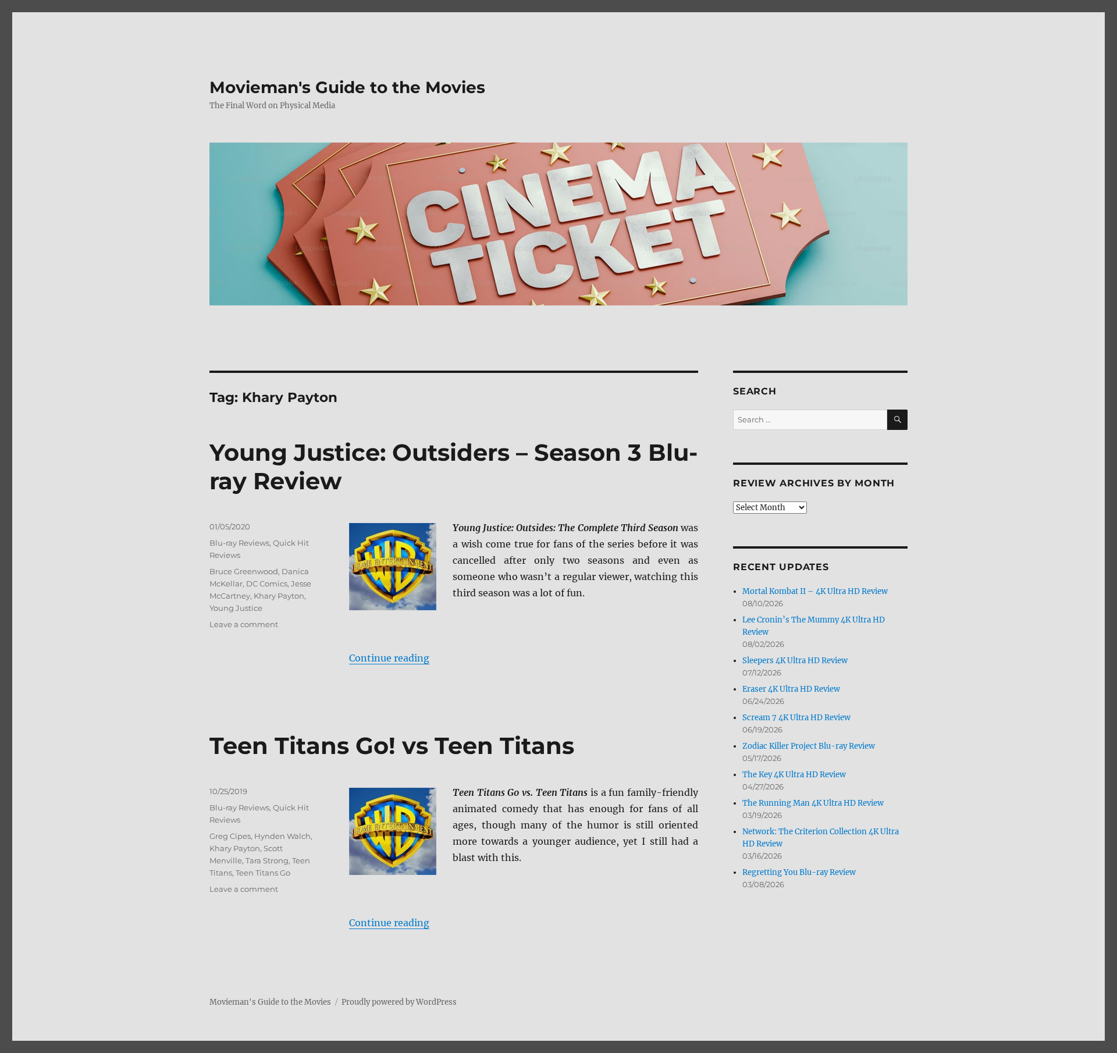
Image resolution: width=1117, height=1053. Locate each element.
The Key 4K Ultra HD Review (794, 775)
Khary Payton (279, 595)
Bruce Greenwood (243, 571)
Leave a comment (243, 624)
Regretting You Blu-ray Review (799, 872)
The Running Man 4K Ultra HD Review (813, 803)
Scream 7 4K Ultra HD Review (796, 718)
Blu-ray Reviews (239, 542)
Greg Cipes (230, 836)
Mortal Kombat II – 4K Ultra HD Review (815, 591)
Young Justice (235, 608)
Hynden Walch (282, 836)
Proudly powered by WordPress (399, 1002)
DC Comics (266, 583)
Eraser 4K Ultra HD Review (791, 689)
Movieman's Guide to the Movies (347, 87)
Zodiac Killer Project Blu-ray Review (808, 746)
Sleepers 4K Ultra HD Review (795, 661)
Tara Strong (267, 860)
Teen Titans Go (263, 872)
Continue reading (389, 658)
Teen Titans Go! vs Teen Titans (391, 745)
